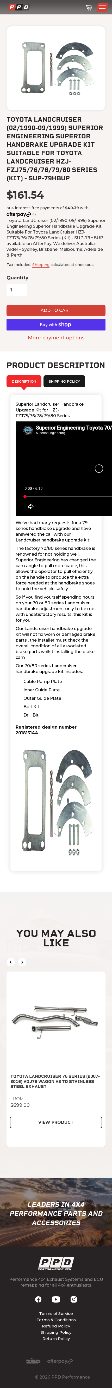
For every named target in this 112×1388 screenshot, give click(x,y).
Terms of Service (56, 1313)
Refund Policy (56, 1326)
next (22, 962)
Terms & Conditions (56, 1319)
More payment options (56, 338)
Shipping (40, 264)
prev (11, 962)
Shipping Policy (56, 1332)
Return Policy (56, 1338)
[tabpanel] (56, 633)
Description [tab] (24, 381)
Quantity (17, 278)
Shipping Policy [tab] (64, 381)
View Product (56, 1122)
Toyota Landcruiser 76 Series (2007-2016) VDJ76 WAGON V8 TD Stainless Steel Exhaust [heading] (55, 1081)
